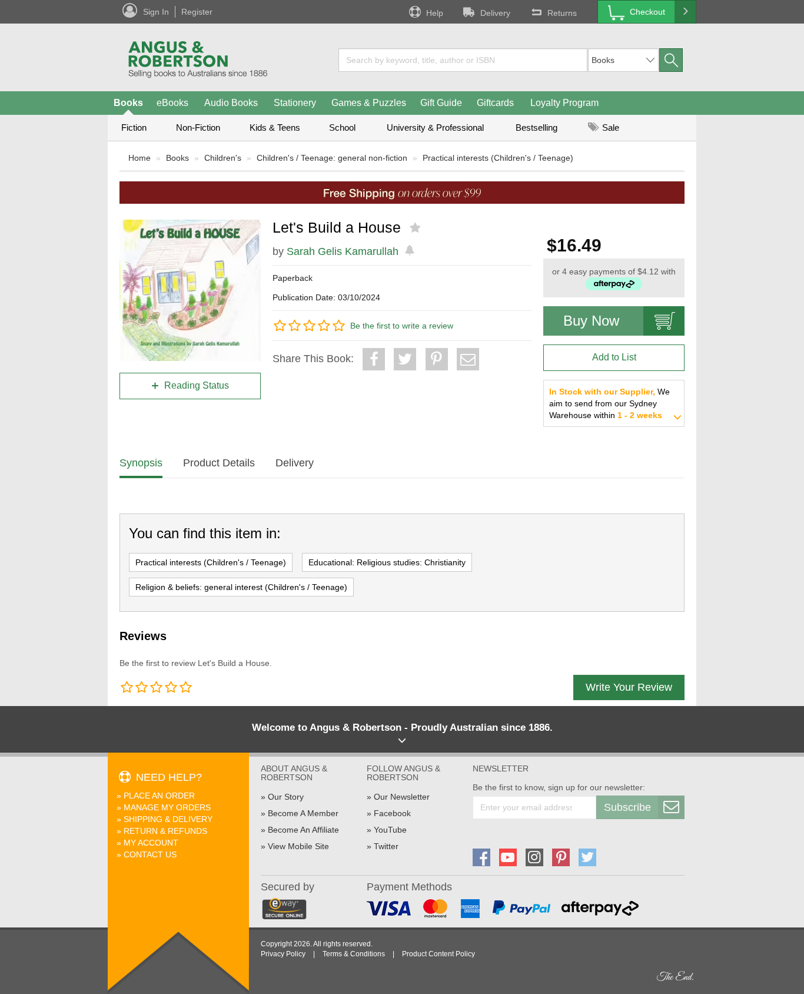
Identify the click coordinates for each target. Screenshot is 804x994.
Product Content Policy (438, 954)
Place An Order (159, 795)
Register (196, 11)
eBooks (172, 103)
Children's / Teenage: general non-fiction (332, 158)
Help (434, 13)
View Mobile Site (298, 846)
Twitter (386, 846)
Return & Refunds (165, 831)
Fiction (134, 127)
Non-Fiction (198, 127)
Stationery (295, 103)
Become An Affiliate (303, 829)
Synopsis (140, 463)
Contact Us (150, 854)
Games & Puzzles (368, 103)
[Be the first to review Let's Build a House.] (416, 227)
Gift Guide (441, 103)
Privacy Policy (283, 954)
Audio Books (231, 103)
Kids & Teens (275, 127)
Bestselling (536, 127)
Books (128, 103)
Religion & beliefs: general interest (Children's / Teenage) (241, 587)
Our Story (286, 796)
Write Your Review (629, 687)
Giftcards (495, 103)
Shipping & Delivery (168, 819)
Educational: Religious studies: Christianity (387, 562)
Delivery (495, 13)
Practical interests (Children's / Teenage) (498, 158)
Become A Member (303, 813)
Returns (562, 13)
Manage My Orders (167, 807)
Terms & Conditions (354, 954)
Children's (222, 158)
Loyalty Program (564, 103)
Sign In (156, 11)
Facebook (392, 813)
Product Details (219, 463)
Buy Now (591, 321)
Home (139, 158)
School (342, 127)
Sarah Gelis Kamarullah (342, 251)
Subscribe (627, 807)
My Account (151, 842)
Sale (609, 127)
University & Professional (435, 127)
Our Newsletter (402, 796)
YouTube (390, 829)
